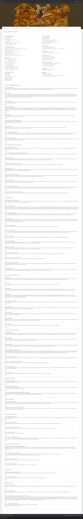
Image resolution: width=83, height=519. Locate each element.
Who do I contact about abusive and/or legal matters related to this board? (54, 75)
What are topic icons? (8, 80)
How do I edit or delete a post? (9, 59)
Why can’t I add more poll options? (10, 62)
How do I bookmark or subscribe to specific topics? (50, 64)
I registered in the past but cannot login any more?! (13, 41)
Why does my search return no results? (48, 57)
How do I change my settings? (9, 47)
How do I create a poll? (8, 61)
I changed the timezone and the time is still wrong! (12, 50)
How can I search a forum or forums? (48, 56)
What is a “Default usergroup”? (47, 42)
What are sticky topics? (8, 78)
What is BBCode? (7, 73)
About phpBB (71, 486)
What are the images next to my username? (11, 52)
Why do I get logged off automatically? (11, 43)
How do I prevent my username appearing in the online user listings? (15, 48)
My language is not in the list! (9, 51)
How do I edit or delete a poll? (9, 63)
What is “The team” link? (46, 43)
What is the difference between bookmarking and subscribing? (52, 63)
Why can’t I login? (7, 40)
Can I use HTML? (7, 74)
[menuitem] (2, 1)
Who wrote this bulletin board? (47, 73)
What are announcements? (9, 77)
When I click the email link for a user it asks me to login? (13, 55)
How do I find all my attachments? (47, 70)
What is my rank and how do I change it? (11, 54)
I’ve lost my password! (8, 42)
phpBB (26, 170)
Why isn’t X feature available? (46, 74)
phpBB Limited (31, 486)
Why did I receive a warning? (9, 66)
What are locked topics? (8, 79)
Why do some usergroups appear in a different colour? (50, 41)
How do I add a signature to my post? (10, 60)
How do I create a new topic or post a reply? (12, 58)
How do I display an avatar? (9, 53)
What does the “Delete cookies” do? (10, 44)
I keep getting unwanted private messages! (48, 47)
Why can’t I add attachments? (9, 65)
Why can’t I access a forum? (9, 64)
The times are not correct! (9, 49)
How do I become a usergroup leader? (48, 40)
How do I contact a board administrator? (48, 76)
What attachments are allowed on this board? (49, 69)
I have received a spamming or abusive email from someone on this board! (54, 48)
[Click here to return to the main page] (41, 12)
